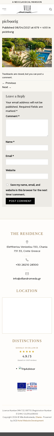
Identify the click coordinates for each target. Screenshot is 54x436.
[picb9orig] (27, 52)
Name (10, 141)
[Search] (50, 9)
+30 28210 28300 (27, 264)
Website (10, 170)
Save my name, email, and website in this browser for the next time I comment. (26, 189)
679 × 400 (41, 27)
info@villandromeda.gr (27, 278)
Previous (9, 83)
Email (10, 156)
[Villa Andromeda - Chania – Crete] (27, 9)
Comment (13, 116)
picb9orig (8, 31)
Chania (39, 417)
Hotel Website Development (31, 420)
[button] (4, 9)
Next (6, 87)
